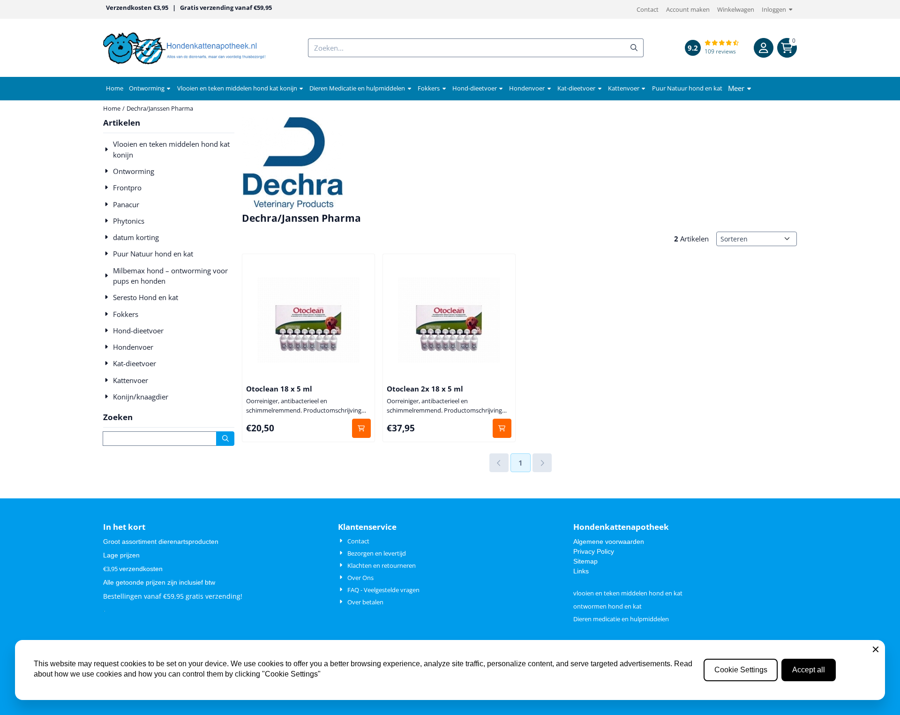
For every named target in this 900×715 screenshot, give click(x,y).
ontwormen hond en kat (607, 606)
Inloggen (774, 9)
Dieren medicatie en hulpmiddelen (621, 619)
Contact (648, 9)
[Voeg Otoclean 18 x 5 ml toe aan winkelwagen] (361, 428)
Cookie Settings (740, 670)
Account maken (688, 9)
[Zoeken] (225, 438)
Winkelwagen (735, 9)
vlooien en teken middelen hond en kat (627, 593)
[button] (763, 48)
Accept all (808, 670)
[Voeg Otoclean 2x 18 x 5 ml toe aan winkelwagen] (502, 428)
